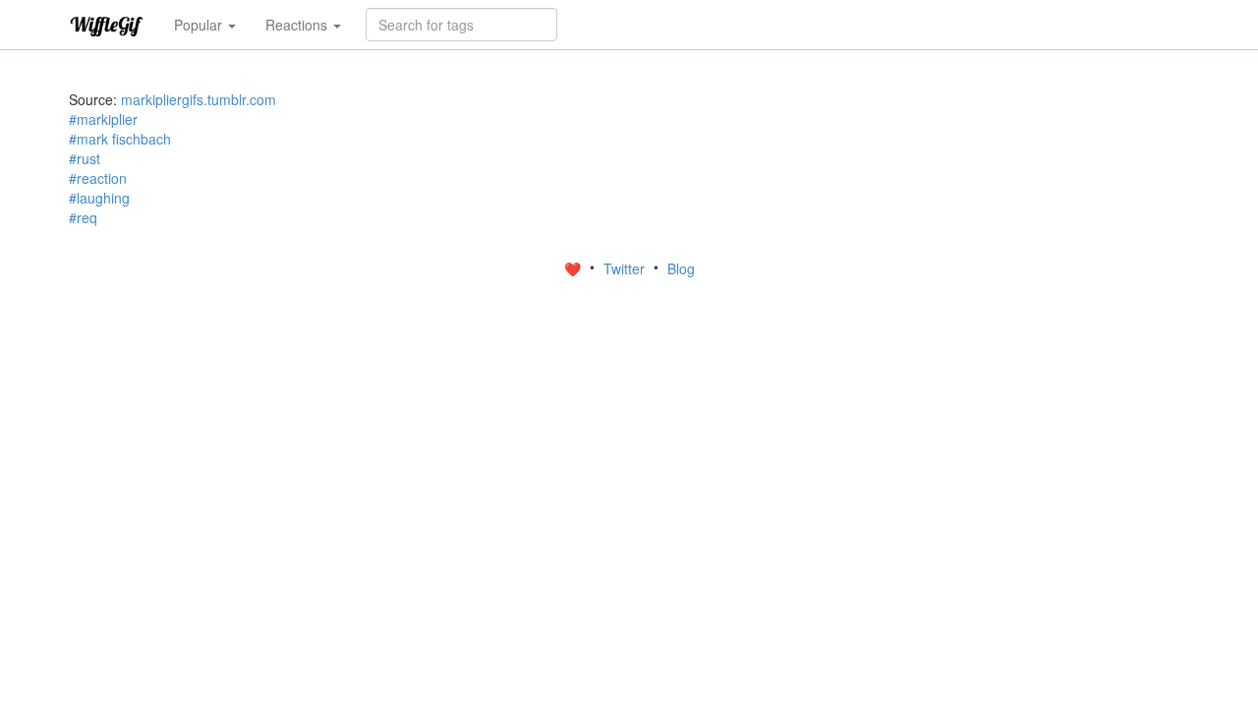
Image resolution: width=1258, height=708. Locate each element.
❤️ (574, 268)
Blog (681, 268)
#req (83, 217)
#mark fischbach (120, 138)
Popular (200, 24)
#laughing (99, 197)
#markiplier (103, 119)
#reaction (98, 178)
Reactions (298, 24)
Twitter (626, 268)
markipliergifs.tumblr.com (198, 99)
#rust (84, 158)
